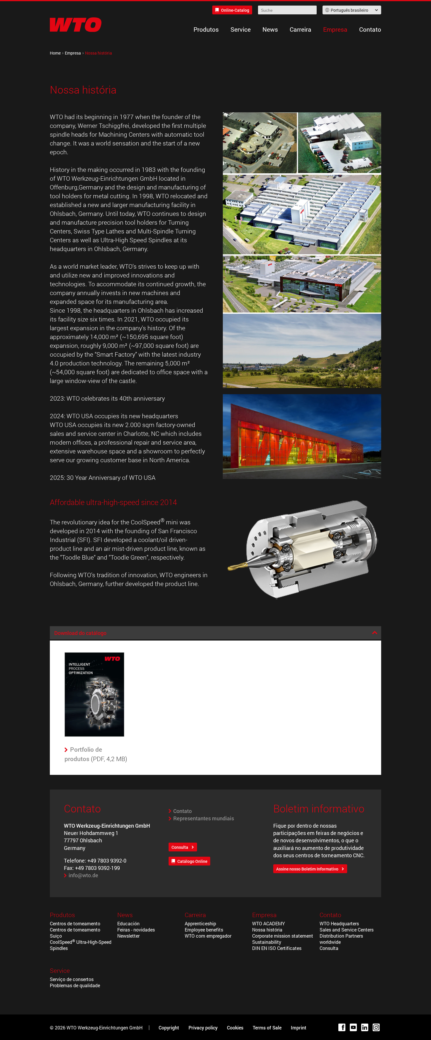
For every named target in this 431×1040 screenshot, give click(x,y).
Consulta (180, 847)
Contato (370, 29)
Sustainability (266, 942)
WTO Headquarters (339, 923)
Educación (128, 923)
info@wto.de (83, 875)
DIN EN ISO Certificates (276, 948)
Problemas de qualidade (75, 985)
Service (240, 29)
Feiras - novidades (136, 929)
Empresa (335, 29)
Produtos (206, 29)
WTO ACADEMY (268, 923)
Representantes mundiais (203, 818)
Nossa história (267, 929)
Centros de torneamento (75, 923)
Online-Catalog (235, 10)
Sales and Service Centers (347, 929)
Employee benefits (204, 929)
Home (55, 53)
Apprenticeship (200, 923)
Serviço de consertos (72, 979)
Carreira (300, 29)
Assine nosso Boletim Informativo (307, 869)
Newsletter (128, 936)
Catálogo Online (192, 861)
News (270, 29)
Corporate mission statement (282, 936)
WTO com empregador (208, 936)
